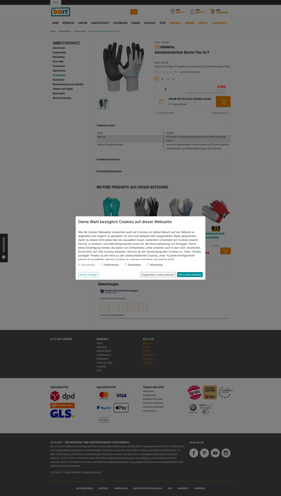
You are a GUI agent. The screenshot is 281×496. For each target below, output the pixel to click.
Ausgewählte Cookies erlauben (158, 274)
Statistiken (134, 264)
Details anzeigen (88, 274)
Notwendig (88, 264)
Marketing (156, 264)
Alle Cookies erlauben (190, 274)
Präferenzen (111, 264)
